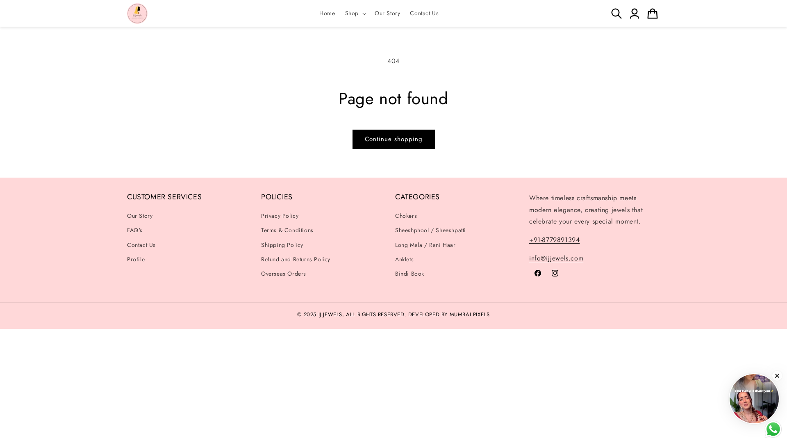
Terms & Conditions (287, 230)
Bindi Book (409, 273)
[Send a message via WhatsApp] (773, 429)
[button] (355, 13)
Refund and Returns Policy (295, 259)
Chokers (406, 216)
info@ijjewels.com (556, 258)
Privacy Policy (279, 216)
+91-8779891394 (554, 239)
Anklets (404, 259)
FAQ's (135, 230)
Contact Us (141, 245)
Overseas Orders (283, 273)
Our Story (139, 216)
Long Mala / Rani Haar (425, 245)
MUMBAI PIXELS (470, 314)
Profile (136, 259)
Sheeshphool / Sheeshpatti (430, 230)
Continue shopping (394, 139)
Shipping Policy (282, 245)
